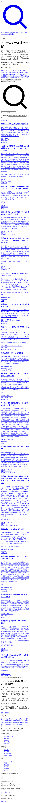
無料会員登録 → (5, 713)
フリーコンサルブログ (10, 761)
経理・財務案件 (18, 722)
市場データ (7, 763)
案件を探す (4, 32)
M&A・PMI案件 (22, 720)
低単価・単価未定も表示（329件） (17, 115)
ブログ (21, 32)
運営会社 (6, 766)
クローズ (18, 79)
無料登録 (11, 34)
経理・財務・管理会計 (8, 77)
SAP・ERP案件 (5, 720)
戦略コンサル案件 (6, 719)
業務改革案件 (14, 720)
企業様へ (6, 750)
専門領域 (10, 32)
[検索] (15, 30)
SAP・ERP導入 (20, 72)
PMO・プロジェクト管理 (8, 72)
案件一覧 (6, 738)
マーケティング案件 (16, 724)
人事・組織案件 (5, 724)
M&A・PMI (17, 74)
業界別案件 (16, 32)
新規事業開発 (10, 74)
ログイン (6, 34)
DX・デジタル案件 (17, 719)
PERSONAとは (8, 736)
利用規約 (6, 768)
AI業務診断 (7, 753)
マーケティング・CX (21, 77)
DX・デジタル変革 (19, 70)
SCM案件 (26, 722)
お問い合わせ (8, 755)
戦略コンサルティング (7, 70)
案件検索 (6, 765)
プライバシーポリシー (10, 770)
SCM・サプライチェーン (13, 76)
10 (20, 677)
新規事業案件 (10, 722)
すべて (4, 79)
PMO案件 (25, 719)
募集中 (10, 79)
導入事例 (6, 751)
